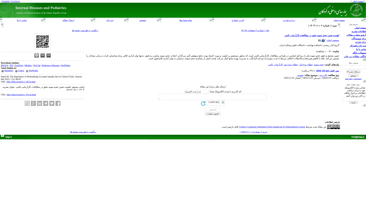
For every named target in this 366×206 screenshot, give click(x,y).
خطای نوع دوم (291, 64)
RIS (11, 65)
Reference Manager (51, 65)
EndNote (19, 65)
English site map (168, 140)
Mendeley (8, 70)
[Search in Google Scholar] (323, 41)
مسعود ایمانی (332, 40)
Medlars (28, 65)
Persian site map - (155, 140)
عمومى (300, 75)
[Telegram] (45, 103)
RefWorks (65, 65)
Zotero (21, 70)
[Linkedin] (39, 103)
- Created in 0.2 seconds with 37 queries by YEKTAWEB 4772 (195, 140)
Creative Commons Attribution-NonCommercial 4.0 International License (272, 127)
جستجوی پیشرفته (353, 78)
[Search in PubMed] (319, 41)
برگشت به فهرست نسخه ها (85, 30)
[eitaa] (27, 103)
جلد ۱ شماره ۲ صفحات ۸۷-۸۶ (255, 30)
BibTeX (4, 65)
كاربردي (323, 75)
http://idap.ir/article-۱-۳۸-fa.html (21, 94)
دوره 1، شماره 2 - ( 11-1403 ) (253, 132)
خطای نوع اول (306, 64)
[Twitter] (51, 103)
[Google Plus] (33, 103)
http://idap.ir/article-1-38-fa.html (21, 82)
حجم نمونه (319, 64)
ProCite (36, 65)
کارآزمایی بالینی (275, 64)
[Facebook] (57, 103)
